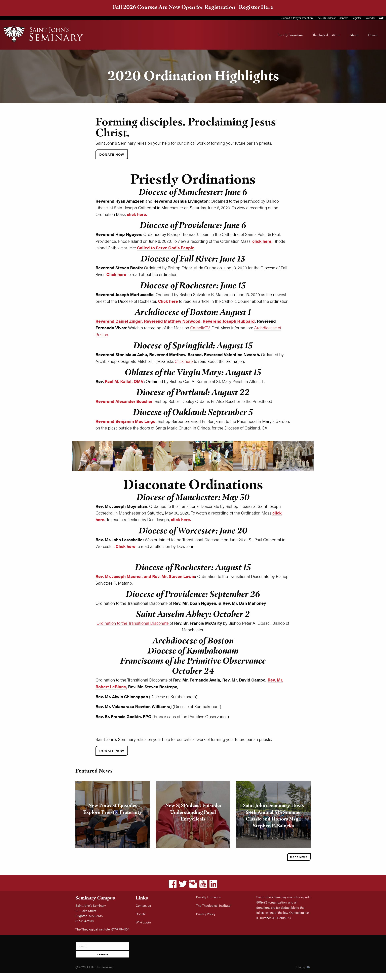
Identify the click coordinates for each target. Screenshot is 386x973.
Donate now (111, 750)
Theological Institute (326, 35)
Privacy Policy (205, 914)
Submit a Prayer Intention (297, 18)
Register (356, 18)
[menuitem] (290, 34)
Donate (373, 35)
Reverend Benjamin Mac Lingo (125, 421)
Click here (184, 361)
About (354, 35)
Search (103, 954)
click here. (137, 214)
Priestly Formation (290, 35)
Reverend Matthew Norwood (172, 321)
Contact (343, 18)
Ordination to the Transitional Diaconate (133, 623)
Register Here (256, 6)
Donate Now (111, 154)
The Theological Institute (213, 905)
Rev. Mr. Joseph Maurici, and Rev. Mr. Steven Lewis (145, 576)
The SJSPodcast (326, 18)
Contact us (143, 905)
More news (299, 857)
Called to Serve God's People (165, 248)
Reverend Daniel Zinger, (119, 321)
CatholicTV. (200, 328)
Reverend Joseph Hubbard (229, 321)
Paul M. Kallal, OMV (124, 381)
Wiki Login (143, 922)
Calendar (369, 18)
